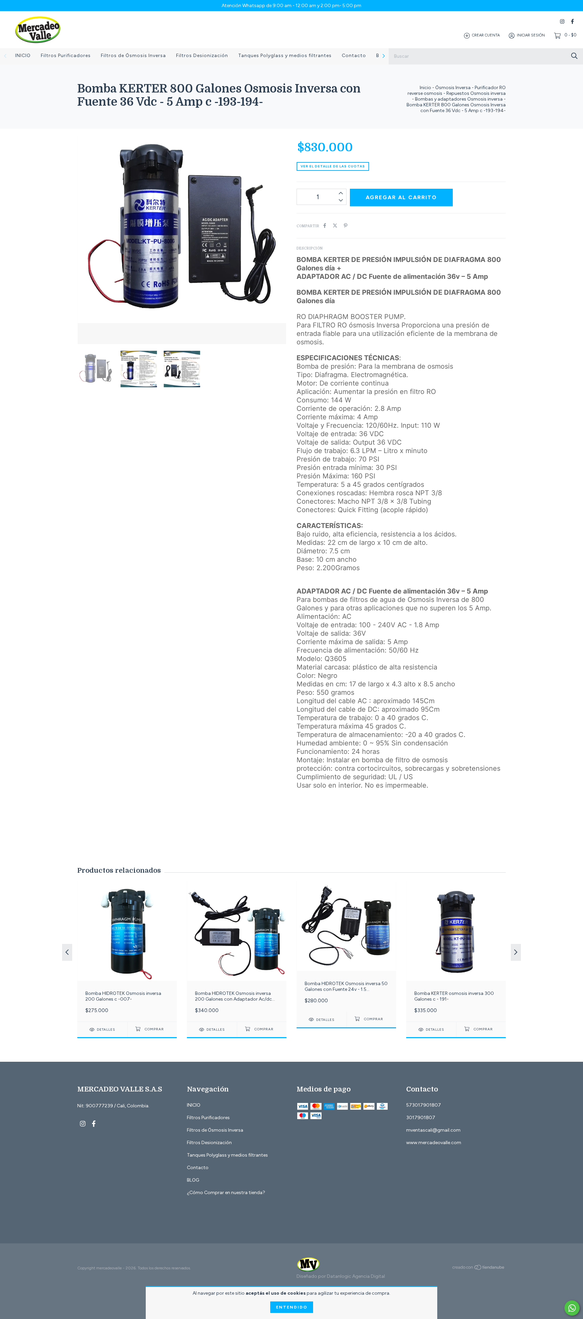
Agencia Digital (368, 1276)
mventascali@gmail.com (433, 1130)
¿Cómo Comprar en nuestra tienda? (226, 1192)
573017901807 (423, 1105)
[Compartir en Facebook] (325, 225)
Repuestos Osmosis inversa (476, 93)
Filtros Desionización (202, 55)
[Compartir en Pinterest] (345, 225)
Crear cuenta (486, 35)
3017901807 (420, 1117)
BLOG (193, 1180)
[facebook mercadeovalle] (572, 21)
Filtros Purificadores (66, 55)
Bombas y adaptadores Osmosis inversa (459, 99)
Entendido (291, 1307)
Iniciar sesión (531, 35)
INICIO (23, 55)
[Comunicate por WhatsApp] (572, 1308)
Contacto (354, 55)
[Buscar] (574, 56)
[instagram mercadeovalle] (562, 21)
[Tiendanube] (479, 1269)
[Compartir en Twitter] (335, 225)
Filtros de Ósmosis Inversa (133, 55)
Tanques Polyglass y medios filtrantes (285, 55)
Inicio (425, 87)
